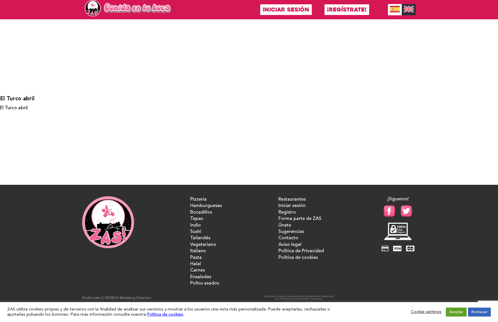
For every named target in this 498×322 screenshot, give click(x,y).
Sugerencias (291, 231)
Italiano (198, 251)
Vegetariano (203, 244)
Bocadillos (201, 212)
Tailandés (200, 238)
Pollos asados (204, 283)
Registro (287, 212)
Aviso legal (289, 244)
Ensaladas (200, 277)
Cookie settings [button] (426, 312)
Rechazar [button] (479, 312)
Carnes (197, 270)
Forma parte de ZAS (299, 218)
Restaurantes (292, 199)
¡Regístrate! (347, 9)
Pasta (196, 257)
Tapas (196, 218)
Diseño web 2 (92, 298)
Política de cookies (298, 257)
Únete (284, 225)
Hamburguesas (206, 206)
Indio (195, 225)
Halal (195, 264)
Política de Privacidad (301, 251)
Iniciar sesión (286, 9)
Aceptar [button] (456, 312)
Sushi (195, 231)
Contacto (288, 238)
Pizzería (198, 199)
